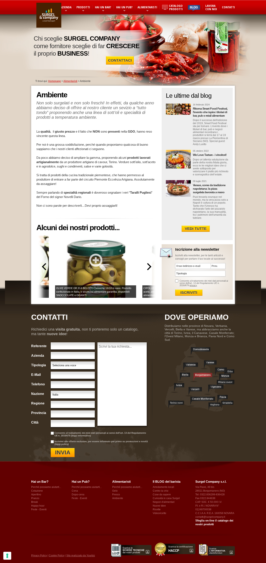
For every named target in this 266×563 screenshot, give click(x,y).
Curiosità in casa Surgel (166, 498)
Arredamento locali (163, 487)
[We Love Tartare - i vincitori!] (178, 159)
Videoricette (159, 513)
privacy (193, 285)
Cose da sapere (162, 494)
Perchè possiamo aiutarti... (46, 487)
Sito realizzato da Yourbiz (80, 555)
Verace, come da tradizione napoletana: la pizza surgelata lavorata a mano (209, 188)
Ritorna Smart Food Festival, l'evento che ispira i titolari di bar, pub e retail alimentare (210, 112)
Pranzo (35, 498)
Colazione (37, 490)
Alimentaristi (147, 7)
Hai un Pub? (124, 7)
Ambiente (117, 498)
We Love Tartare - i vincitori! (210, 154)
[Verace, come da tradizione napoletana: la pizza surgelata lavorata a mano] (178, 189)
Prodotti (83, 7)
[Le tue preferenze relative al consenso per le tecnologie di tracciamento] (7, 556)
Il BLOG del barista (166, 481)
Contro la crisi (160, 490)
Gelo (115, 490)
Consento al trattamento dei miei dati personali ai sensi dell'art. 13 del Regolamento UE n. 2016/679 (204, 283)
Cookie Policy (56, 555)
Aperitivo (36, 494)
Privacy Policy (39, 555)
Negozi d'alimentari (164, 502)
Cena (75, 490)
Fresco (116, 494)
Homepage (54, 81)
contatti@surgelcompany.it (210, 516)
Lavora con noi (211, 7)
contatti (228, 7)
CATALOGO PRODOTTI (176, 7)
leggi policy (61, 444)
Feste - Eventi (39, 509)
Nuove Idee (159, 505)
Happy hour (37, 505)
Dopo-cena (78, 494)
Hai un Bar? (103, 7)
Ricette (157, 509)
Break (34, 502)
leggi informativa (81, 435)
